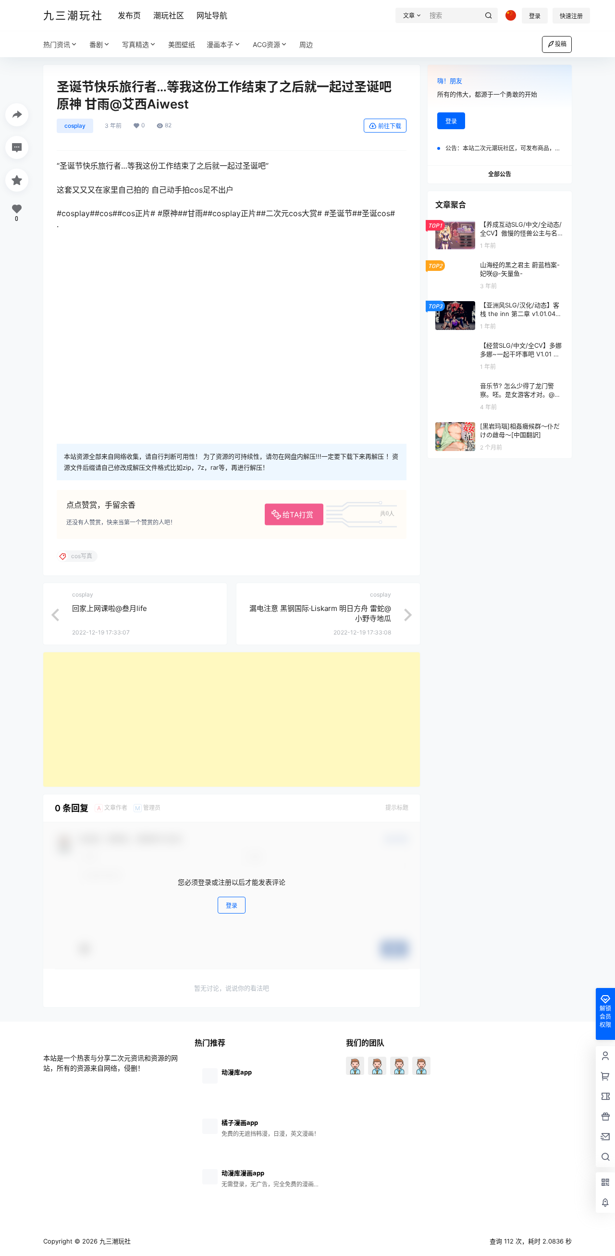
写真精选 (135, 44)
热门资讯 (56, 44)
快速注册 (571, 16)
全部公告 (499, 174)
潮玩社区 (168, 15)
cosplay (75, 125)
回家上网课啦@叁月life (109, 608)
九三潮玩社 (114, 1241)
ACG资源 (266, 44)
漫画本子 (220, 44)
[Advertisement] (231, 719)
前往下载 (389, 126)
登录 (535, 16)
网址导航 (212, 15)
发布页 (129, 15)
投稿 (560, 44)
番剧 (96, 44)
